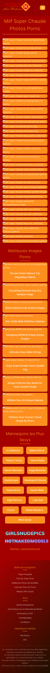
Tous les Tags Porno (25, 578)
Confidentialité (25, 618)
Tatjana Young (14, 460)
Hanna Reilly (37, 460)
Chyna (10, 510)
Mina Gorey (25, 519)
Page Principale (25, 574)
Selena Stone (36, 450)
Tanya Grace (13, 490)
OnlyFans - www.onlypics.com (25, 548)
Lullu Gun (38, 500)
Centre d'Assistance (25, 605)
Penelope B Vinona (35, 480)
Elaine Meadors (34, 510)
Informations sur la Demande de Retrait (25, 609)
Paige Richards (37, 470)
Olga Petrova (14, 500)
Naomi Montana (14, 470)
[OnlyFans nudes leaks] (25, 534)
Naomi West (37, 490)
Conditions (25, 622)
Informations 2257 (25, 613)
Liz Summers (13, 450)
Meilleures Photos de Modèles (25, 583)
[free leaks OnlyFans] (26, 542)
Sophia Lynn (11, 480)
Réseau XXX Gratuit (25, 591)
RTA (25, 640)
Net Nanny (25, 635)
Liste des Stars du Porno (25, 587)
